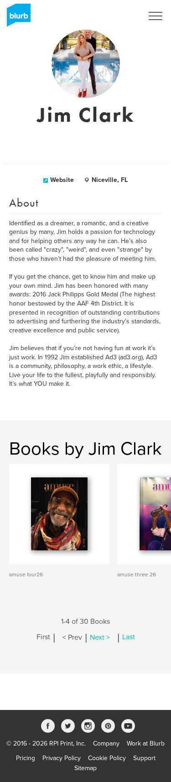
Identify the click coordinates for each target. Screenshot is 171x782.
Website (62, 180)
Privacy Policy (61, 758)
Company (106, 743)
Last (128, 637)
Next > (100, 637)
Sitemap (85, 768)
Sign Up (120, 16)
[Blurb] (16, 18)
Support (144, 758)
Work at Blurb (146, 743)
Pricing (25, 758)
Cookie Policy (107, 758)
